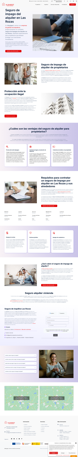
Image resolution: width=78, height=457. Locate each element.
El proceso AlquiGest (28, 426)
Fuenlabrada (7, 218)
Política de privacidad (66, 455)
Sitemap (42, 431)
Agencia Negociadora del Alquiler (30, 433)
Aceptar (53, 452)
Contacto (73, 4)
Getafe (19, 218)
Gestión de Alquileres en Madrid (30, 434)
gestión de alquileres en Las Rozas (16, 300)
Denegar (62, 452)
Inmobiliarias (64, 4)
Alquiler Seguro (27, 429)
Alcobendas (48, 215)
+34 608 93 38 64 (10, 428)
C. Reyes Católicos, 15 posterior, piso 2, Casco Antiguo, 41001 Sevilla (64, 438)
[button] (75, 443)
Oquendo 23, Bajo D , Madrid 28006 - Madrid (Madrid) (39, 1)
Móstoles (6, 211)
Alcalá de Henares (8, 215)
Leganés (20, 211)
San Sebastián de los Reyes (65, 215)
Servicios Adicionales (55, 4)
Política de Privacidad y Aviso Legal (55, 331)
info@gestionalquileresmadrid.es (14, 335)
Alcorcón (34, 211)
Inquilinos (46, 4)
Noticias (42, 429)
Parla (33, 218)
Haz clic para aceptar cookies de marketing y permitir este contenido (21, 398)
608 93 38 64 (59, 1)
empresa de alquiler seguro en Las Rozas (52, 70)
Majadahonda (48, 211)
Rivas (47, 218)
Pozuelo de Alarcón (22, 215)
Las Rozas (14, 98)
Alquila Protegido (27, 428)
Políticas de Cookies (59, 455)
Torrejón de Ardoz (36, 215)
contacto (34, 323)
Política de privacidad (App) (44, 448)
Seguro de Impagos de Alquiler (29, 431)
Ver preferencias (72, 452)
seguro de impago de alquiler (47, 268)
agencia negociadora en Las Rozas (64, 191)
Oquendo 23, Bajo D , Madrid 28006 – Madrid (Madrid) (19, 337)
